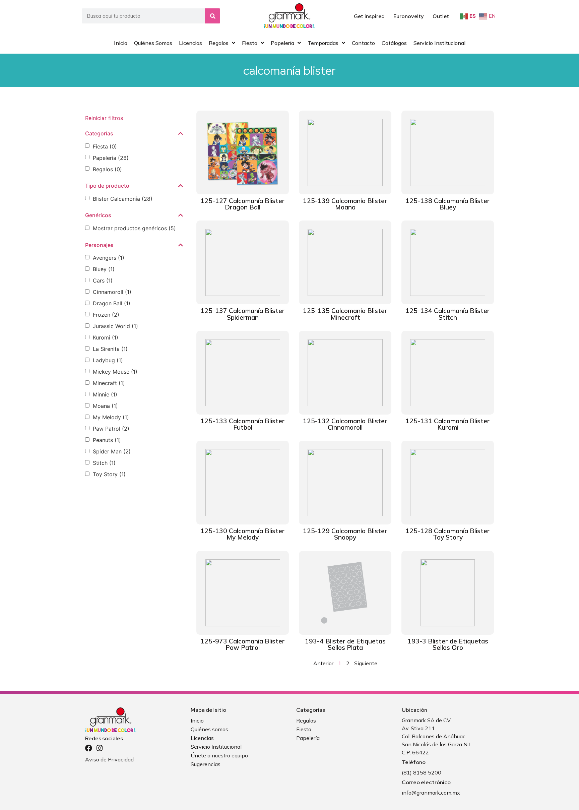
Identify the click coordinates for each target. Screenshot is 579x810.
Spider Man (112, 451)
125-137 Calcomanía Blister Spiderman (242, 314)
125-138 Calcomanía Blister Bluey (447, 204)
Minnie (105, 394)
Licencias (202, 738)
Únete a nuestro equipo (219, 755)
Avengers (108, 257)
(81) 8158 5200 (421, 772)
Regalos (107, 169)
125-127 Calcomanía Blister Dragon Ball (242, 204)
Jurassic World (115, 326)
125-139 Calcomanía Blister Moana (345, 204)
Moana (105, 406)
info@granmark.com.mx (431, 792)
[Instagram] (99, 748)
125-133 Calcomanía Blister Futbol (242, 424)
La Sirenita (110, 349)
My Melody (111, 417)
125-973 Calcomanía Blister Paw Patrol (242, 644)
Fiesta (105, 146)
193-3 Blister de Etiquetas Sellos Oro (447, 644)
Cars (103, 280)
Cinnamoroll (112, 292)
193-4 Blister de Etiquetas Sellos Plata (345, 644)
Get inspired (369, 16)
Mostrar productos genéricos (134, 228)
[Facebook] (88, 748)
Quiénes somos (209, 729)
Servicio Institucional (216, 746)
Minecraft (109, 383)
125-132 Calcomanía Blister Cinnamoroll (345, 424)
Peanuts (107, 440)
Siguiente (365, 663)
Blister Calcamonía (122, 198)
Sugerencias (205, 764)
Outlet (441, 16)
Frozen (106, 314)
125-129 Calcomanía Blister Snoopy (345, 534)
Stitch (104, 462)
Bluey (104, 269)
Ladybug (108, 360)
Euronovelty (408, 16)
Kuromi (105, 337)
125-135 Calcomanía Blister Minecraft (345, 314)
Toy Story (109, 474)
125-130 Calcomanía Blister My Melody (242, 534)
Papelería (111, 158)
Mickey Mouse (115, 371)
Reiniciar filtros (104, 118)
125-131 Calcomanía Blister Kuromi (447, 424)
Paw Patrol (111, 428)
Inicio (197, 720)
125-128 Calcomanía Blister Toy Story (447, 534)
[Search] (212, 15)
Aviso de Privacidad (109, 759)
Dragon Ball (111, 303)
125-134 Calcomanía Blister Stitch (447, 314)
